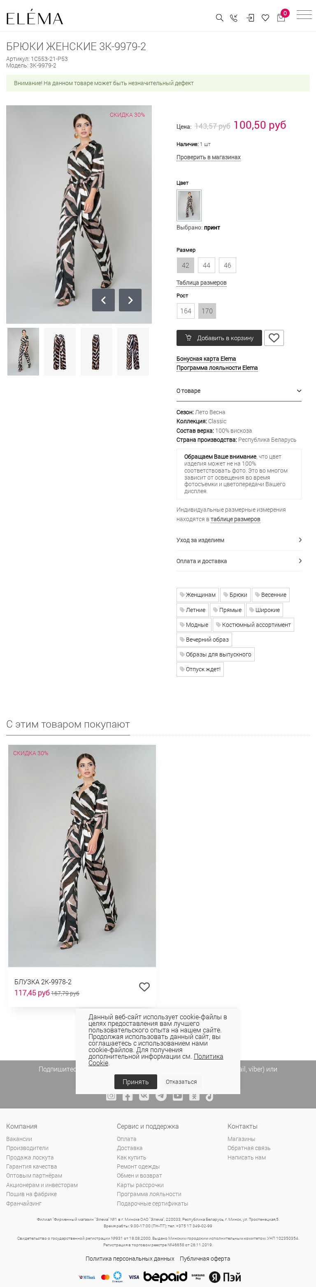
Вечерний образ (207, 639)
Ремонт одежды (138, 1166)
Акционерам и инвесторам (42, 1185)
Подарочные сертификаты (152, 1203)
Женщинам (200, 594)
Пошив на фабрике (31, 1194)
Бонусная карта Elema (206, 358)
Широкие (267, 610)
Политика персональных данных (130, 1258)
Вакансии (19, 1139)
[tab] (239, 390)
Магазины (242, 1139)
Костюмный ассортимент (256, 624)
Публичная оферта (205, 1258)
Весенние (273, 594)
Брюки (237, 594)
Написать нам (247, 1157)
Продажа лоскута (30, 1157)
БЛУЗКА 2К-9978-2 (43, 981)
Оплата (127, 1139)
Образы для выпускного (218, 654)
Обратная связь (249, 1148)
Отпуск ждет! (203, 669)
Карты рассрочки (140, 1185)
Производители (27, 1148)
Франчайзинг (24, 1203)
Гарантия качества (31, 1166)
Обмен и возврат (139, 1175)
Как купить (131, 1157)
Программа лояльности (149, 1194)
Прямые (230, 610)
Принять (136, 1081)
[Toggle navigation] (304, 16)
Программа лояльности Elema (217, 367)
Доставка (130, 1148)
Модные (196, 624)
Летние (195, 610)
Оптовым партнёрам (34, 1175)
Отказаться (181, 1081)
